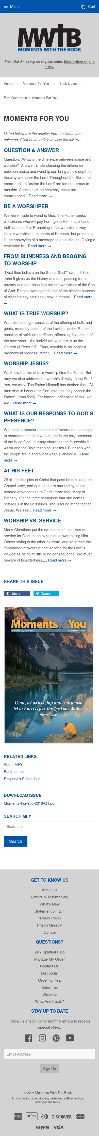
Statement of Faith (49, 911)
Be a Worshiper (26, 206)
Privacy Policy (49, 917)
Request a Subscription (23, 778)
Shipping (49, 994)
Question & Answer (31, 150)
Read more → (40, 195)
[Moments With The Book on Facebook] (28, 1039)
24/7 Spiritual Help (49, 951)
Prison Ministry (49, 925)
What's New (50, 904)
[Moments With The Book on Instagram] (42, 1039)
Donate (50, 932)
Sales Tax (49, 987)
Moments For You (36, 83)
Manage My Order (49, 959)
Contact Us (49, 965)
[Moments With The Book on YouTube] (70, 1039)
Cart (91, 6)
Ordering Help (49, 980)
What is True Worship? (36, 313)
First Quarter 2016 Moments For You (31, 97)
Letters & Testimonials (49, 896)
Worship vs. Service (32, 520)
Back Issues (14, 771)
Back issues (68, 83)
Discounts (49, 973)
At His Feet (19, 470)
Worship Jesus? (26, 363)
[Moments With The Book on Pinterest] (56, 1039)
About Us (49, 889)
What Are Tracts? (49, 1001)
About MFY (13, 764)
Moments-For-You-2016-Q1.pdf (29, 803)
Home (8, 83)
